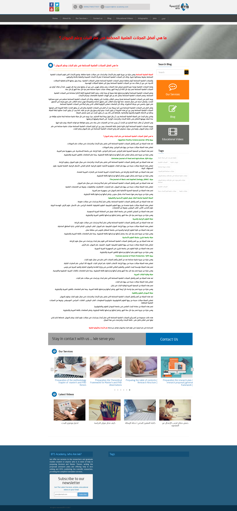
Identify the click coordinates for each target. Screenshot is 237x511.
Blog (109, 18)
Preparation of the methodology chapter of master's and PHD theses (106, 382)
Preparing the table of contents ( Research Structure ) (177, 381)
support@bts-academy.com (116, 7)
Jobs (155, 18)
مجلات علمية (183, 191)
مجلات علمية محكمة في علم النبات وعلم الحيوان (172, 176)
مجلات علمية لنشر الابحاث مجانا (167, 191)
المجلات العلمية (162, 162)
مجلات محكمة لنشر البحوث (166, 171)
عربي (164, 18)
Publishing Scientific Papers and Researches (71, 381)
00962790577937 (91, 7)
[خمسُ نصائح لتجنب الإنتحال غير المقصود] (175, 410)
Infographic (143, 18)
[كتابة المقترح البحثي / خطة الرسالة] (140, 410)
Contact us (97, 18)
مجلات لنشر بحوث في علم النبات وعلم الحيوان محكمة (171, 181)
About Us (67, 18)
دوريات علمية (174, 162)
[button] (169, 339)
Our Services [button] (81, 18)
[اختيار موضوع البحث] (69, 410)
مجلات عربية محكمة (164, 167)
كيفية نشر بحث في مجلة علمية (167, 158)
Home (55, 18)
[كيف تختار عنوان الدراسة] (105, 410)
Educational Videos (124, 18)
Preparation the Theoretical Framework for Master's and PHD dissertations (141, 382)
